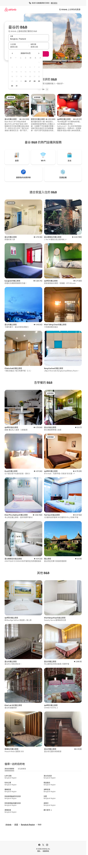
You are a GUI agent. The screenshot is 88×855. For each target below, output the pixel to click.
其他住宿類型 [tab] (9, 769)
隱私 (38, 851)
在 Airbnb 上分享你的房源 (69, 9)
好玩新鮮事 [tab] (22, 769)
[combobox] (28, 39)
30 (12, 86)
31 (16, 86)
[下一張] (47, 89)
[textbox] (18, 46)
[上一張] (39, 89)
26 (25, 81)
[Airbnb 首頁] (10, 9)
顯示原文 (54, 3)
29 (39, 81)
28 (34, 81)
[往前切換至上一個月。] (12, 53)
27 (30, 81)
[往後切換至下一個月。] (38, 53)
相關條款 (46, 851)
